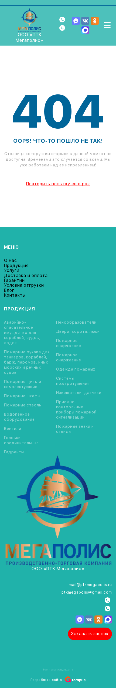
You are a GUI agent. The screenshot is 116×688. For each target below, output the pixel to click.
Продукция (16, 265)
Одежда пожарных (75, 369)
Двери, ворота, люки (78, 331)
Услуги (11, 270)
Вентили (12, 428)
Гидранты (14, 452)
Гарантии (14, 280)
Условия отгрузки (24, 285)
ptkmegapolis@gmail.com (87, 592)
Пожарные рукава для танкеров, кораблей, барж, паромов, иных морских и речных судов (27, 362)
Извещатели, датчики (78, 393)
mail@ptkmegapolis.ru (90, 585)
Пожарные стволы (23, 405)
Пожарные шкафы (22, 396)
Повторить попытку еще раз (58, 183)
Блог (9, 290)
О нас (10, 260)
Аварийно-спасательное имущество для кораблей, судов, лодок (22, 332)
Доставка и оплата (26, 275)
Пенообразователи (76, 322)
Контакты (15, 295)
